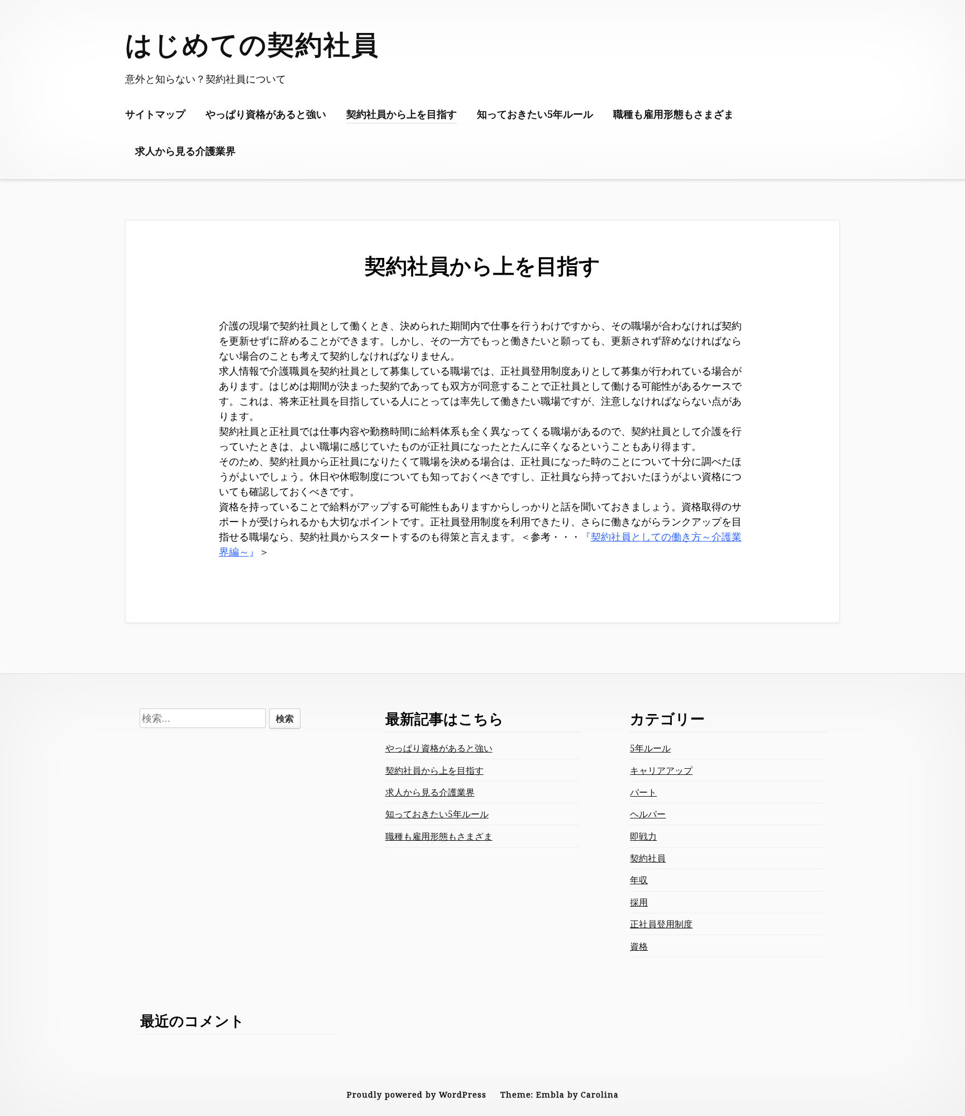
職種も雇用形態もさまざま (673, 114)
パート (643, 792)
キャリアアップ (661, 770)
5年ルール (650, 748)
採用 (639, 902)
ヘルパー (648, 814)
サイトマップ (155, 114)
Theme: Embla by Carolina (559, 1094)
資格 (639, 946)
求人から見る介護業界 (185, 150)
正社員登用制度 (661, 924)
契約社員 (648, 858)
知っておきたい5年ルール (535, 114)
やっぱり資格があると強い (266, 114)
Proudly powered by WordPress (416, 1094)
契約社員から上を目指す (401, 114)
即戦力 (643, 836)
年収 (639, 880)
